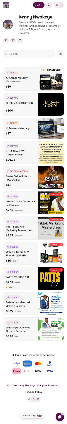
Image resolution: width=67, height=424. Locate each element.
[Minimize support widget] (63, 413)
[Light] (29, 399)
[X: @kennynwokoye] (6, 40)
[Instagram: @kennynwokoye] (13, 40)
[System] (38, 399)
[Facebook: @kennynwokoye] (20, 40)
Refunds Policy (33, 391)
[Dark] (33, 399)
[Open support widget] (60, 417)
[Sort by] (60, 53)
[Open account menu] (59, 5)
